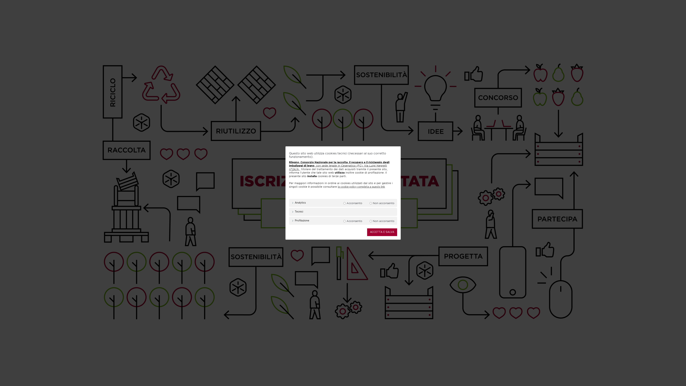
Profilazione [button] (302, 220)
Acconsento (354, 203)
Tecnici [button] (299, 212)
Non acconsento (383, 203)
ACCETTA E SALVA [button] (382, 232)
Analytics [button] (300, 203)
